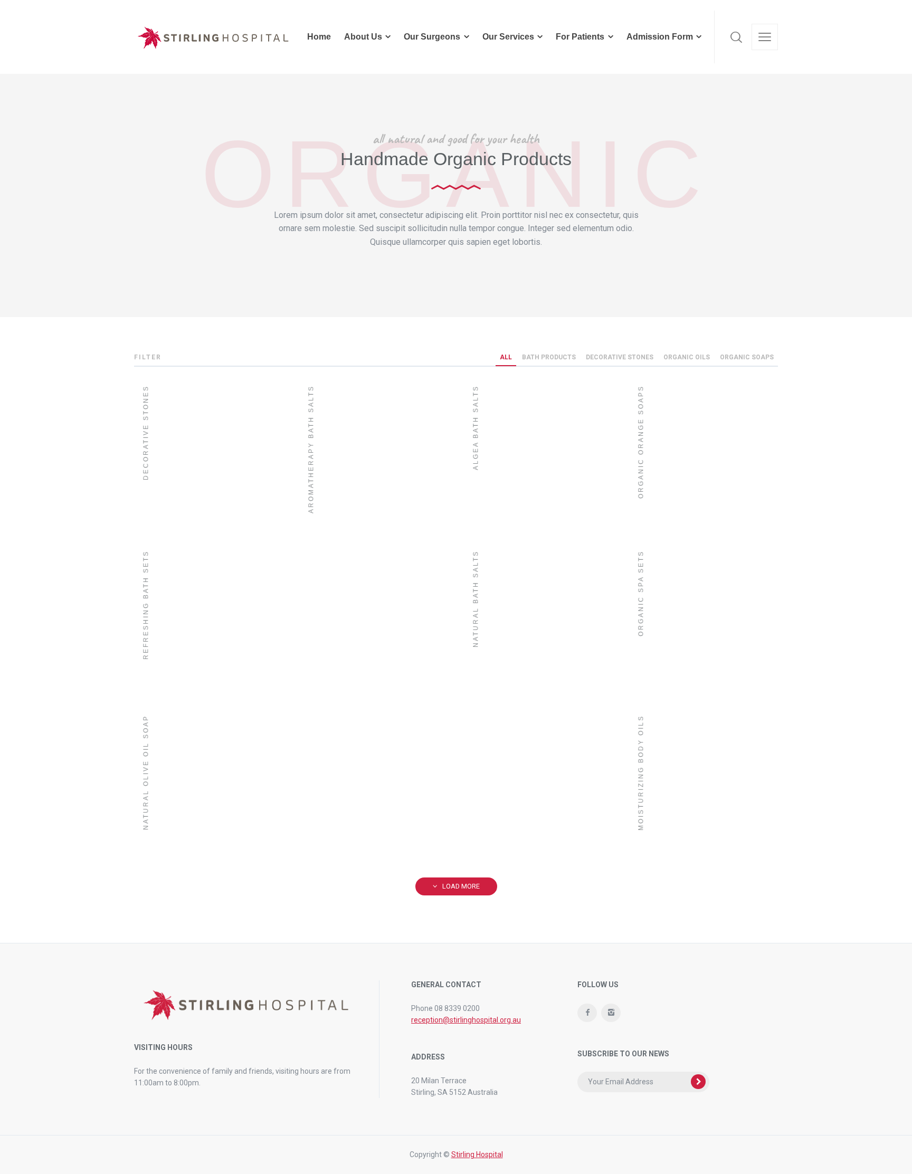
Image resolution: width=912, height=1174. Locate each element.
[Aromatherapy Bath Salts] (374, 534)
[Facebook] (587, 1013)
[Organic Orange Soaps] (703, 452)
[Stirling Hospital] (213, 37)
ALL (506, 357)
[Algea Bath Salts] (538, 452)
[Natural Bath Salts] (538, 699)
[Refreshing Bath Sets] (208, 617)
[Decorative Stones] (208, 452)
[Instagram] (611, 1013)
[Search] (736, 37)
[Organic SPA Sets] (703, 617)
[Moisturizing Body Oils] (703, 781)
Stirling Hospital (477, 1154)
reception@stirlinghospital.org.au (466, 1020)
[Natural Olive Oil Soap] (291, 781)
